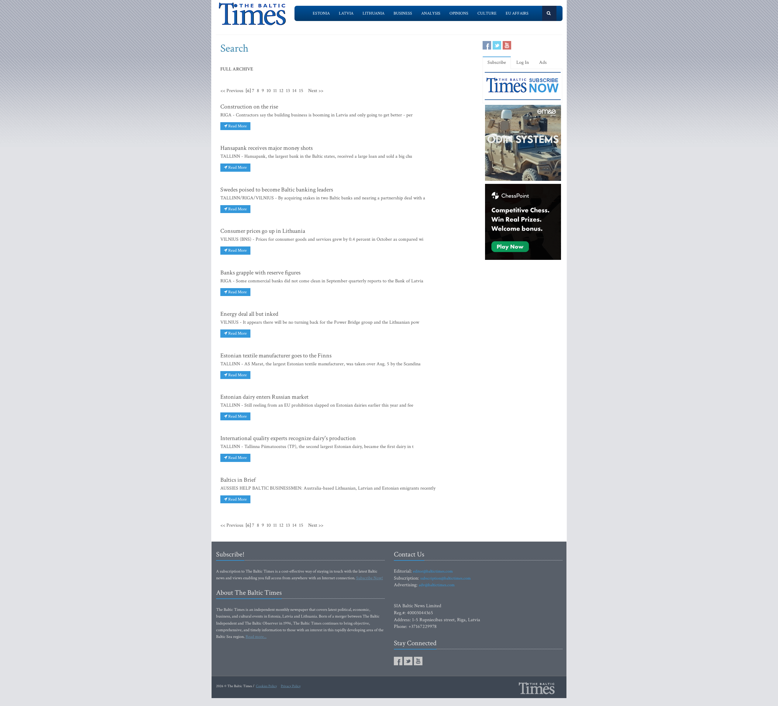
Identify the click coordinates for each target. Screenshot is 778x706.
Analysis (430, 13)
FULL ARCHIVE (236, 69)
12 (281, 91)
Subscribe (496, 62)
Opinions (458, 13)
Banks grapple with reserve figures (260, 273)
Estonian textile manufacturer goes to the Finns (276, 356)
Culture (487, 13)
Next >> (315, 91)
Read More (237, 126)
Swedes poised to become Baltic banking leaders (276, 190)
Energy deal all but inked (249, 314)
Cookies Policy (266, 686)
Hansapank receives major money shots (266, 148)
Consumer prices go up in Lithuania (262, 231)
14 (294, 91)
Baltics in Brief (238, 480)
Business (403, 13)
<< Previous (231, 91)
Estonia (321, 13)
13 (288, 91)
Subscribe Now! (369, 578)
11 (275, 91)
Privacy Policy (291, 686)
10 (269, 91)
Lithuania (373, 13)
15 (301, 91)
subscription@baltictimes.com (445, 578)
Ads (543, 62)
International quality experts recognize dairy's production (288, 438)
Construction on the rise (249, 107)
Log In (522, 62)
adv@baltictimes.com (437, 585)
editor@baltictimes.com (433, 571)
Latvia (346, 13)
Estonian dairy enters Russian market (264, 397)
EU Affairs (517, 13)
